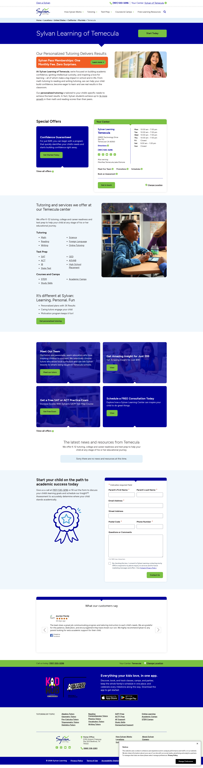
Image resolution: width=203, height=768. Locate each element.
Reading (45, 241)
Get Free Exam (49, 411)
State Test (46, 268)
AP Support (120, 719)
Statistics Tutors (68, 725)
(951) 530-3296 (105, 150)
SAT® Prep (119, 714)
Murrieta (81, 20)
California (72, 20)
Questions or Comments (120, 532)
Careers (145, 739)
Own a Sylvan (43, 3)
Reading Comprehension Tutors (98, 715)
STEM (44, 279)
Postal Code (115, 521)
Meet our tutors (50, 372)
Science (73, 237)
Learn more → (98, 62)
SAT (43, 256)
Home (38, 20)
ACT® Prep (120, 716)
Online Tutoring (76, 245)
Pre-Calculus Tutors (70, 719)
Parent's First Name (119, 489)
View (112, 367)
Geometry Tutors (69, 716)
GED (71, 256)
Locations (47, 20)
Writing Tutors (94, 724)
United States (60, 20)
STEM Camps (147, 719)
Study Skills (47, 283)
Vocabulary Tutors (96, 721)
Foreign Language (78, 241)
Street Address (116, 511)
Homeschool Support (124, 725)
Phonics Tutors (94, 719)
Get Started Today (51, 155)
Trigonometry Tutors (70, 722)
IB (42, 264)
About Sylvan (148, 737)
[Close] (197, 743)
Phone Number (145, 521)
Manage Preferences (186, 761)
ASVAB (72, 260)
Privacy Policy (173, 755)
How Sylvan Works (124, 737)
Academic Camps (77, 279)
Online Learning (149, 714)
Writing (44, 245)
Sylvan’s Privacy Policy (148, 568)
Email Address (116, 500)
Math (43, 237)
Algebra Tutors (68, 714)
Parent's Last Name (147, 489)
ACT (43, 260)
